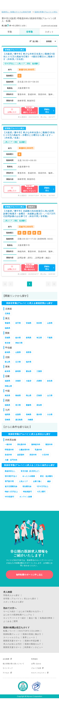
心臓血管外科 (24, 449)
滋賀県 (7, 381)
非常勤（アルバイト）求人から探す (19, 599)
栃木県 (18, 337)
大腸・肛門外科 (11, 460)
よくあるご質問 (10, 621)
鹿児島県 (19, 420)
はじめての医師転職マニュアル (17, 615)
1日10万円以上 (42, 486)
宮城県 (28, 323)
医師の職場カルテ (33, 644)
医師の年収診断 (32, 641)
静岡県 (18, 371)
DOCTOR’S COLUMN (29, 631)
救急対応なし (10, 471)
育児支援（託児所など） (30, 471)
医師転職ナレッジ (11, 634)
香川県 (18, 405)
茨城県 (7, 337)
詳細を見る (47, 110)
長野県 (28, 352)
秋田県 (39, 323)
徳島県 (7, 405)
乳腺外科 (38, 449)
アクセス (6, 673)
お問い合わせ (36, 664)
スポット (49, 31)
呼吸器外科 (9, 449)
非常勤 (29, 31)
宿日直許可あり (11, 476)
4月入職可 (41, 491)
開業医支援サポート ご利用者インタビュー (23, 647)
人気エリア (23, 481)
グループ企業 (36, 668)
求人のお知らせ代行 (12, 644)
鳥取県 (7, 395)
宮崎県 (7, 420)
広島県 (39, 395)
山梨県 (18, 352)
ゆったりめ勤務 (29, 476)
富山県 (7, 362)
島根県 (18, 395)
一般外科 (8, 444)
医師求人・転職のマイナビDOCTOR (16, 12)
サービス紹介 (9, 611)
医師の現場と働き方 (32, 634)
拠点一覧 (33, 618)
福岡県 (7, 414)
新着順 (49, 41)
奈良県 (49, 381)
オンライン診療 (25, 496)
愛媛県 (28, 405)
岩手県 (18, 323)
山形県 (49, 323)
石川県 (18, 362)
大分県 (49, 414)
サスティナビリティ (38, 673)
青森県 (7, 323)
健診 (49, 481)
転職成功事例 (46, 618)
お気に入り (12, 112)
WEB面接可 (9, 496)
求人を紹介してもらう (29, 111)
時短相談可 (27, 491)
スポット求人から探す (13, 602)
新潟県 (7, 352)
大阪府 (28, 381)
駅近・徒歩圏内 (46, 476)
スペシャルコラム (11, 637)
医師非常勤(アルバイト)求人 (46, 12)
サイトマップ (8, 668)
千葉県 (49, 337)
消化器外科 (21, 444)
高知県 (39, 405)
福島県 (7, 328)
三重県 (39, 371)
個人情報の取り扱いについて (13, 664)
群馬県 (28, 337)
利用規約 (34, 659)
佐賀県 (18, 414)
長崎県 (28, 414)
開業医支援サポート (12, 641)
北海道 (7, 313)
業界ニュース (29, 637)
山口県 (49, 395)
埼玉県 (39, 337)
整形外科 (49, 444)
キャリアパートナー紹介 (14, 618)
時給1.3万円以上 (11, 491)
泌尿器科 (20, 455)
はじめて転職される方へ (30, 611)
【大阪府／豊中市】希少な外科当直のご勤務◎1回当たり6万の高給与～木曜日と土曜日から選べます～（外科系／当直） (29, 135)
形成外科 (8, 455)
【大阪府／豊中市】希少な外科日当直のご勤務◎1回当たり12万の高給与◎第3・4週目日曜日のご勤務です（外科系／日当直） (29, 56)
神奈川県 (19, 343)
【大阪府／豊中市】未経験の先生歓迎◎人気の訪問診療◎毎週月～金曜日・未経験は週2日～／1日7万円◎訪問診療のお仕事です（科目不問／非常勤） (29, 214)
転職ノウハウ (9, 631)
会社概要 (6, 659)
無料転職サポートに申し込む (29, 574)
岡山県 (28, 395)
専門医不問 (9, 481)
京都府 (18, 381)
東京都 (7, 343)
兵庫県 (39, 381)
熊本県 (39, 414)
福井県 (28, 362)
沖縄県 (30, 420)
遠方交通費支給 (11, 486)
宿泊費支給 (27, 486)
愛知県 (28, 371)
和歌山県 (8, 386)
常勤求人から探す (11, 595)
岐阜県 (7, 371)
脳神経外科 (35, 444)
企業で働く (37, 481)
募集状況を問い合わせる (29, 268)
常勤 (10, 31)
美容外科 (33, 455)
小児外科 (45, 455)
